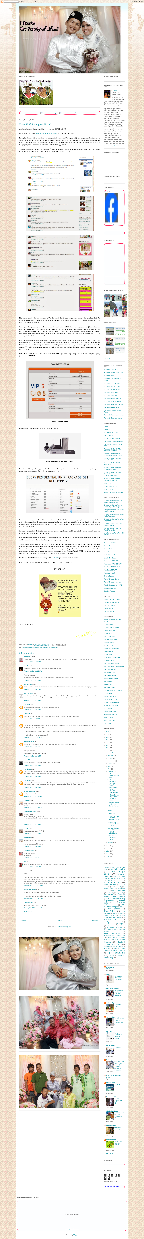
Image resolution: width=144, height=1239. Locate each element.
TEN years (117, 1047)
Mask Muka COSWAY (111, 561)
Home (60, 920)
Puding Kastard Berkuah (111, 702)
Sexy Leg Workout (109, 605)
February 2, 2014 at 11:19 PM (33, 719)
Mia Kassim (28, 684)
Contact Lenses (109, 546)
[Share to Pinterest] (65, 645)
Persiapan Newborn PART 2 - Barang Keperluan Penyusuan (113, 454)
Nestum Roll (108, 693)
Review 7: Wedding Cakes (112, 389)
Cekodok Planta (109, 645)
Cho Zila (27, 800)
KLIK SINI (55, 558)
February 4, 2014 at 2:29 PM (32, 824)
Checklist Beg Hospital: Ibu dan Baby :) (113, 823)
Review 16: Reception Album (113, 418)
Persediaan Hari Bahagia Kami (114, 935)
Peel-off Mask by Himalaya (112, 582)
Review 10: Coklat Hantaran (112, 398)
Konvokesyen (112, 926)
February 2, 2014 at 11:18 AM (33, 671)
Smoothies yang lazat (110, 714)
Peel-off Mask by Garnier (111, 579)
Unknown (27, 704)
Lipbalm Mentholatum (110, 558)
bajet (123, 876)
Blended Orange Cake (111, 639)
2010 (107, 854)
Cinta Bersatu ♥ (110, 885)
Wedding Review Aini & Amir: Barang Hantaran (113, 524)
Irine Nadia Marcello (112, 988)
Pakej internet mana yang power (46, 133)
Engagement (119, 893)
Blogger (75, 1235)
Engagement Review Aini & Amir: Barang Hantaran (114, 510)
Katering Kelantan (117, 913)
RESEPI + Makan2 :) (114, 943)
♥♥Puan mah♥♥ (111, 1082)
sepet (108, 974)
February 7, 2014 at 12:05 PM (33, 858)
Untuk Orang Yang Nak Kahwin (118, 1143)
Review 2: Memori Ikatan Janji (113, 372)
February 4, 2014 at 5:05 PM (32, 846)
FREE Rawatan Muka (110, 552)
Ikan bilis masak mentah (111, 663)
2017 (107, 742)
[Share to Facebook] (63, 645)
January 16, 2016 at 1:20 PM (33, 908)
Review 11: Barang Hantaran (112, 401)
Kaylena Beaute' (109, 915)
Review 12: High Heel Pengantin (114, 404)
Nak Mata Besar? (109, 573)
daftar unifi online (30, 889)
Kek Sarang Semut (110, 675)
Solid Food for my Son (117, 950)
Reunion (106, 946)
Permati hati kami (112, 933)
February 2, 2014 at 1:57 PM (32, 680)
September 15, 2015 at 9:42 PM (33, 898)
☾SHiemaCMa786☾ (30, 811)
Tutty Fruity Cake (109, 720)
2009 (107, 856)
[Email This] (57, 645)
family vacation (109, 895)
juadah (26, 871)
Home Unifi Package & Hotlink (112, 837)
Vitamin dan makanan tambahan (114, 492)
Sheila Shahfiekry (112, 1111)
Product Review (112, 937)
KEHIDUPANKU (111, 1125)
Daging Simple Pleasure (111, 648)
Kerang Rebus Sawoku (111, 678)
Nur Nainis (27, 769)
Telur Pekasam (108, 717)
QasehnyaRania (29, 850)
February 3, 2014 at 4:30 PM (32, 776)
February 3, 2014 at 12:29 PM (33, 747)
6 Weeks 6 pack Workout (112, 602)
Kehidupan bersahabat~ (112, 922)
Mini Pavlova (108, 684)
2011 (107, 851)
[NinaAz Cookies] (111, 222)
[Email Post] (53, 645)
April (109, 769)
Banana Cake (108, 633)
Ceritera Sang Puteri (113, 1017)
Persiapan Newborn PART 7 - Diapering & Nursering (113, 479)
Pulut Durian (108, 708)
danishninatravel (116, 887)
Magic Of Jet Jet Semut (113, 1075)
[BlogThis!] (59, 645)
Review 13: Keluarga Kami (112, 407)
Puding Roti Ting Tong (111, 705)
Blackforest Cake (109, 636)
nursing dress (118, 931)
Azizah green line (29, 791)
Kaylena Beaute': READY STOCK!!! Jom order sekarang (113, 790)
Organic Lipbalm (109, 576)
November (111, 755)
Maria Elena (110, 967)
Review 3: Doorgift (109, 375)
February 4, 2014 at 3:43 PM (32, 833)
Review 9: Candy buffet (111, 395)
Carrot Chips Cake (109, 642)
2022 (107, 734)
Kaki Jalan (109, 911)
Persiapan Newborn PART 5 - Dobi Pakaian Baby (113, 468)
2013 (107, 846)
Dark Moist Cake (109, 651)
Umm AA (27, 760)
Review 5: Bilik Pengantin (112, 383)
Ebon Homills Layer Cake (112, 657)
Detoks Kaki (108, 549)
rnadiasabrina (110, 1045)
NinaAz (26, 666)
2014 (107, 750)
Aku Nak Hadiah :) (118, 869)
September (111, 761)
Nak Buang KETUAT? (110, 570)
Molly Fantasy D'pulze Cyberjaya (118, 1006)
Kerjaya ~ (121, 924)
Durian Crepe (108, 654)
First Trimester (108, 435)
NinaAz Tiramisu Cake (111, 699)
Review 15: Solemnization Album (114, 415)
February (110, 771)
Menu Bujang (108, 681)
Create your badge (109, 224)
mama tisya (28, 656)
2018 (107, 740)
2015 (107, 748)
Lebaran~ (122, 926)
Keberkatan (54, 647)
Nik (25, 862)
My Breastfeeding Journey (114, 927)
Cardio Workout (109, 608)
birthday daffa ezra (114, 880)
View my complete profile (112, 146)
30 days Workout (109, 611)
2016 (107, 745)
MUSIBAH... (117, 1084)
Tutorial (112, 955)
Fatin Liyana (110, 1060)
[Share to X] (61, 645)
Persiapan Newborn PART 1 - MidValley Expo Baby (113, 450)
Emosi (108, 1077)
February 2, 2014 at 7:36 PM (32, 700)
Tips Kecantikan (116, 952)
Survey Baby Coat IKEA (111, 486)
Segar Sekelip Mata (110, 588)
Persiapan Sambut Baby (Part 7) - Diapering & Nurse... (113, 797)
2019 (107, 737)
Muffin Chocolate (109, 687)
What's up (109, 969)
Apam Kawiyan (108, 624)
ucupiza (26, 828)
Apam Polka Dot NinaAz (111, 627)
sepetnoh (116, 948)
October (110, 758)
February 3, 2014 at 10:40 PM (33, 796)
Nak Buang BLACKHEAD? (112, 567)
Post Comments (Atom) (64, 927)
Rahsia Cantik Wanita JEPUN (113, 585)
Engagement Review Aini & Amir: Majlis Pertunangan (114, 515)
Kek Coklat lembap (110, 669)
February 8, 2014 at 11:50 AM (33, 867)
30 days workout (109, 867)
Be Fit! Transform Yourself (112, 599)
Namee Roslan (111, 1139)
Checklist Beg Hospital (111, 432)
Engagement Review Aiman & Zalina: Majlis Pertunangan (113, 506)
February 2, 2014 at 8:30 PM (32, 709)
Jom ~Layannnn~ (114, 909)
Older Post (95, 920)
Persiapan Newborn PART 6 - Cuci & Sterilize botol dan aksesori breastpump (113, 473)
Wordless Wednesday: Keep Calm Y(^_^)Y (112, 782)
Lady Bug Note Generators (72, 1229)
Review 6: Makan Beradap (112, 386)
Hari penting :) (119, 897)
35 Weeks (107, 429)
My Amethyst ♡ (111, 1097)
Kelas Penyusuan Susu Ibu (112, 438)
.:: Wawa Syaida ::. (112, 1003)
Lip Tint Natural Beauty (111, 555)
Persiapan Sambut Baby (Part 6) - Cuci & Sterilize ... (113, 805)
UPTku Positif (108, 489)
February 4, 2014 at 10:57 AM (33, 807)
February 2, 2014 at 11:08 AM (33, 662)
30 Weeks (107, 426)
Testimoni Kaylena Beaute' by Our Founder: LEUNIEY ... (113, 830)
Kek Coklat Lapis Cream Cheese (114, 666)
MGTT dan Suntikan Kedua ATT (114, 441)
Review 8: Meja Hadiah (111, 392)
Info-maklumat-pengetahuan (41, 647)
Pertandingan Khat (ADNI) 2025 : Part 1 (118, 977)
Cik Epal (109, 1031)
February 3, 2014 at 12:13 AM (33, 737)
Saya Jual (107, 948)
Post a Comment (27, 912)
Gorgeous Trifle (109, 660)
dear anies (27, 837)
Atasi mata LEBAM (110, 543)
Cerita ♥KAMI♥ (28, 647)
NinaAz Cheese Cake (110, 696)
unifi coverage (28, 902)
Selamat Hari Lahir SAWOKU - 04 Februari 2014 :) (113, 817)
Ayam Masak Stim (110, 630)
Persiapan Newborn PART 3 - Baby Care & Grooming (113, 459)
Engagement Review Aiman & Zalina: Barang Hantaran (113, 501)
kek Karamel (108, 723)
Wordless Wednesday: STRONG (112, 812)
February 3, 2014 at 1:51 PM (32, 756)
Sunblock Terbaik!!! (110, 591)
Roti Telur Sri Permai (110, 711)
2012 (107, 848)
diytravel (110, 893)
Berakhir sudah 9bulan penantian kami (113, 775)
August (110, 763)
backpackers (117, 876)
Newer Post (24, 920)
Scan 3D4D (107, 483)
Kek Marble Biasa (109, 672)
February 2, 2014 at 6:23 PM (32, 689)
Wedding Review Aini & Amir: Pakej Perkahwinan (113, 529)
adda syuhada (28, 693)
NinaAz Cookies (109, 192)
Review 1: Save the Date (111, 369)
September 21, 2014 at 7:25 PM (33, 885)
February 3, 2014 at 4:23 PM (32, 765)
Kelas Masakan (109, 924)
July (109, 766)
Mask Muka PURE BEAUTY (113, 564)
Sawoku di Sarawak (117, 946)
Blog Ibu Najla (111, 1154)
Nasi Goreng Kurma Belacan (113, 690)
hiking (113, 902)
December (111, 753)
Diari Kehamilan (118, 891)
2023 (107, 732)
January (110, 842)
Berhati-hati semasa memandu (115, 878)
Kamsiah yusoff (29, 741)
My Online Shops (110, 929)
